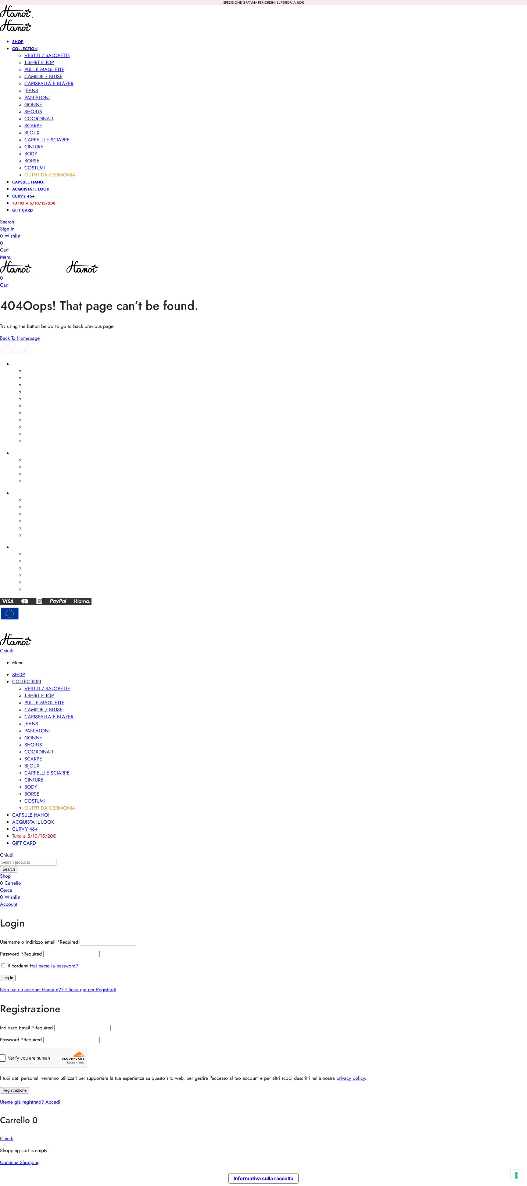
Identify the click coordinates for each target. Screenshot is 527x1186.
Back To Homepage (20, 338)
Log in (7, 978)
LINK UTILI (21, 493)
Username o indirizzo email (39, 941)
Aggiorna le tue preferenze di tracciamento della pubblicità (263, 630)
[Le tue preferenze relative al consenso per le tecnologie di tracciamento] (516, 1175)
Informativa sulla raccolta (263, 1178)
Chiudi (6, 650)
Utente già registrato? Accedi (30, 1101)
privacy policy (350, 1078)
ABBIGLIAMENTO (28, 364)
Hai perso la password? (54, 965)
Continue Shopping (20, 1162)
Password (21, 953)
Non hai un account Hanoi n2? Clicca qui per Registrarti (58, 989)
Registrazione (14, 1090)
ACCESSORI (23, 453)
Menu (5, 256)
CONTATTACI (24, 547)
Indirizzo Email (26, 1027)
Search (8, 869)
